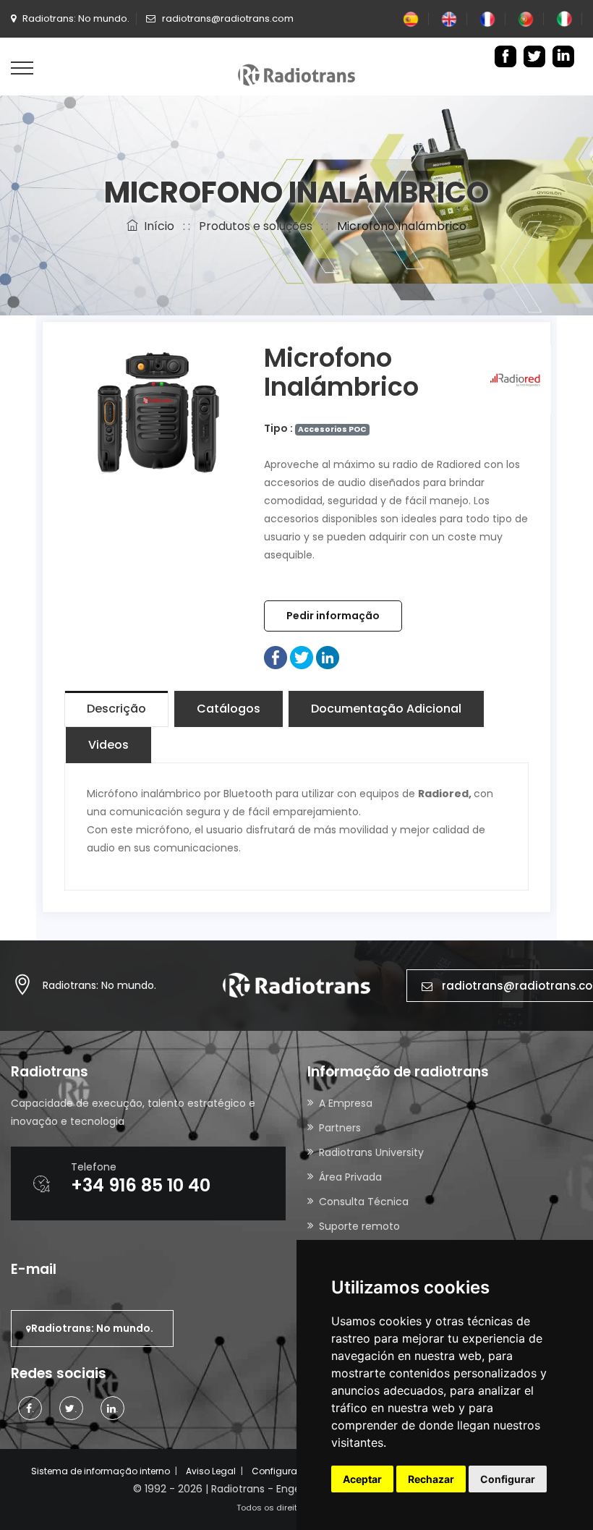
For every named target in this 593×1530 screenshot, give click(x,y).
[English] (449, 18)
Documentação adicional (386, 708)
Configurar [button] (507, 1479)
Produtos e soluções (255, 226)
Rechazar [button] (431, 1479)
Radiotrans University (371, 1152)
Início (156, 226)
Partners (340, 1128)
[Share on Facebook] (275, 657)
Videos (108, 744)
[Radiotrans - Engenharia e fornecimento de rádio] (296, 74)
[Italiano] (564, 18)
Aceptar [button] (362, 1479)
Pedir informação (333, 615)
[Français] (487, 18)
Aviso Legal (211, 1471)
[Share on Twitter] (301, 657)
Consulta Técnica (364, 1201)
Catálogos (228, 708)
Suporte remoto (359, 1226)
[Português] (526, 18)
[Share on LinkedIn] (327, 657)
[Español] (411, 18)
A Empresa (345, 1103)
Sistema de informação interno (100, 1471)
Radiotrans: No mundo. (99, 985)
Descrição (116, 708)
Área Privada (350, 1177)
